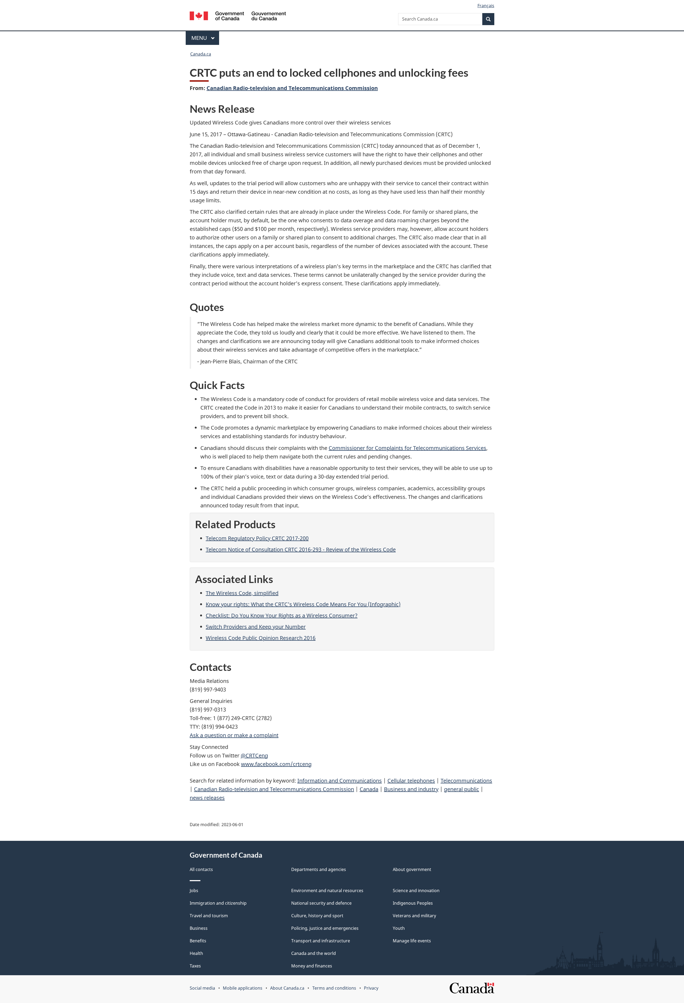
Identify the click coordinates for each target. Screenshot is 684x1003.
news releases (207, 797)
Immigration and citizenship (218, 903)
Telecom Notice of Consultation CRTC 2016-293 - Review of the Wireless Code (301, 549)
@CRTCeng (254, 755)
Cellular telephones (411, 780)
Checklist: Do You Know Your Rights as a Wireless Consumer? (281, 615)
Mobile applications (242, 988)
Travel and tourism (209, 916)
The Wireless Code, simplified (242, 593)
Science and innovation (416, 890)
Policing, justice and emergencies (325, 928)
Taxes (195, 966)
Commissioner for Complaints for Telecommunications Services (407, 448)
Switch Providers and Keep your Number (256, 626)
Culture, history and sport (317, 916)
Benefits (198, 941)
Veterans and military (414, 916)
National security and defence (321, 903)
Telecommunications (466, 780)
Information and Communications (339, 780)
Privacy (371, 988)
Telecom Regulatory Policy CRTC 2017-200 (257, 538)
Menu (199, 37)
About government (412, 869)
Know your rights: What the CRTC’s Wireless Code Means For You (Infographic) (303, 604)
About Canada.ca (287, 988)
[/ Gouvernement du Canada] (238, 16)
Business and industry (411, 789)
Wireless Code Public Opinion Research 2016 (261, 638)
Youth (399, 928)
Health (196, 953)
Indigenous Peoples (413, 903)
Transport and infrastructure (320, 941)
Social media (202, 988)
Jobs (194, 890)
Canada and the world (313, 953)
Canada (369, 789)
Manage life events (412, 941)
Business (199, 928)
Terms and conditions (334, 988)
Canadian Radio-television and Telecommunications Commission (292, 88)
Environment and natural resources (327, 890)
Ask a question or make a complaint (234, 735)
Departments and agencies (318, 869)
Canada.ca (200, 54)
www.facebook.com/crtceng (276, 764)
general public (461, 789)
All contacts (201, 869)
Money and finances (311, 966)
